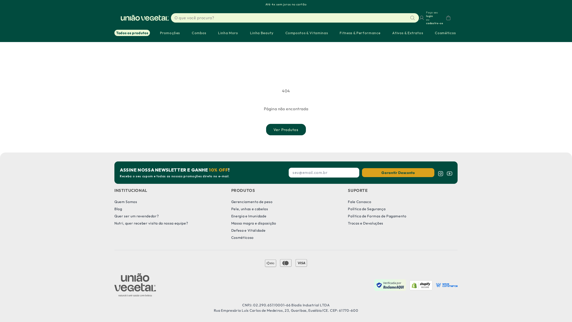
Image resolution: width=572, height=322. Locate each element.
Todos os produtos (132, 33)
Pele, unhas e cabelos (249, 209)
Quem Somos (125, 201)
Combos (199, 33)
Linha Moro (228, 33)
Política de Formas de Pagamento (377, 216)
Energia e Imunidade (249, 216)
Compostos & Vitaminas (306, 33)
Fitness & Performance (360, 33)
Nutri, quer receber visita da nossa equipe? (151, 223)
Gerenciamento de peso (252, 201)
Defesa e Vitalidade (248, 230)
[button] (448, 17)
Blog (118, 209)
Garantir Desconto (398, 172)
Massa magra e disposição (253, 223)
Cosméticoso (242, 237)
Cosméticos (445, 33)
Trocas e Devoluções (365, 223)
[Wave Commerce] (447, 285)
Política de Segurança (366, 209)
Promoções (170, 33)
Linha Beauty (261, 33)
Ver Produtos (285, 129)
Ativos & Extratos (407, 33)
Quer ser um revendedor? (136, 216)
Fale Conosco (359, 201)
